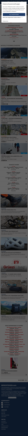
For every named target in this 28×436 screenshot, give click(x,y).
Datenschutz (5, 21)
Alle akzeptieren (14, 14)
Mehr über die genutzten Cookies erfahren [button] (12, 17)
